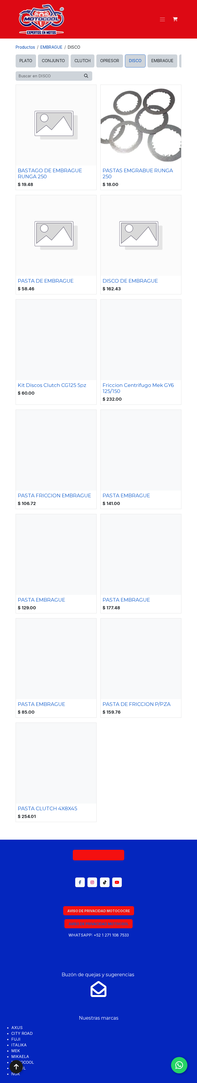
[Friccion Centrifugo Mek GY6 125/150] (141, 339)
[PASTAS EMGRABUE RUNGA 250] (141, 125)
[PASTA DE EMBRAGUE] (56, 235)
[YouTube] (117, 882)
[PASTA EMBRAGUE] (141, 450)
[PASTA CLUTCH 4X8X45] (56, 763)
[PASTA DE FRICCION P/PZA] (141, 658)
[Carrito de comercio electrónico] (175, 19)
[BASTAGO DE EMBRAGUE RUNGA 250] (56, 125)
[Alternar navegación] (162, 19)
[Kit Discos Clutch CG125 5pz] (56, 339)
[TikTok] (105, 882)
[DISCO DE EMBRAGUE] (141, 235)
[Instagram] (92, 882)
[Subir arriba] (16, 1066)
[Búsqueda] (86, 76)
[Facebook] (80, 882)
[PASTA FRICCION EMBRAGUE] (56, 450)
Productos (25, 47)
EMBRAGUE (51, 47)
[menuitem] (26, 60)
